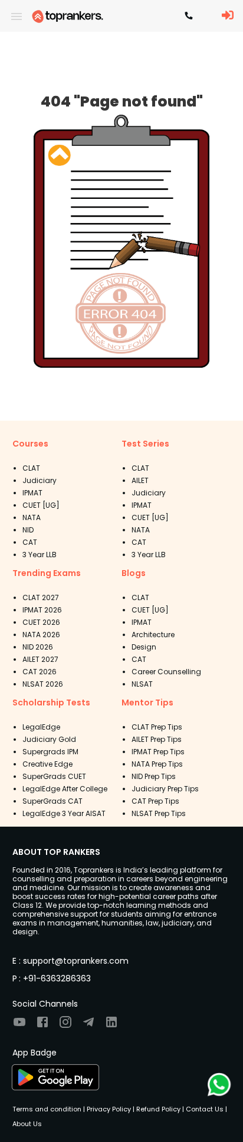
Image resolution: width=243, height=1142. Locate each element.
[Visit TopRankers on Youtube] (19, 1026)
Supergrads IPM (50, 752)
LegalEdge (41, 727)
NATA (31, 517)
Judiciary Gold (49, 739)
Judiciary (39, 480)
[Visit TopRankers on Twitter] (88, 1026)
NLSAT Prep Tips (159, 813)
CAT (29, 542)
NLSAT (142, 684)
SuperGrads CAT (52, 801)
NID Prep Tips (154, 776)
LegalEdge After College (64, 789)
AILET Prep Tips (157, 739)
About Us (27, 1123)
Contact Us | (205, 1109)
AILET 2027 (40, 659)
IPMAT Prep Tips (158, 752)
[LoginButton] (228, 16)
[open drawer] (16, 16)
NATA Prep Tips (157, 764)
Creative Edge (47, 764)
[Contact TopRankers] (188, 16)
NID (28, 530)
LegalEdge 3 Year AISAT (64, 813)
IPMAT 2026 (42, 610)
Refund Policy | (159, 1109)
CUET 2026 (41, 622)
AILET (140, 480)
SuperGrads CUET (54, 776)
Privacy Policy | (109, 1109)
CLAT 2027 (40, 597)
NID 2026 (37, 647)
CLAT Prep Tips (157, 727)
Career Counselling (166, 672)
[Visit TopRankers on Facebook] (42, 1026)
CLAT (31, 468)
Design (144, 647)
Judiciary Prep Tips (165, 789)
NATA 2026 (41, 635)
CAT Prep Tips (155, 801)
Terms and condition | (48, 1109)
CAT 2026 (39, 672)
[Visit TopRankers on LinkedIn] (111, 1026)
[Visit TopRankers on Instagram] (65, 1026)
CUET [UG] (41, 505)
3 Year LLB (39, 555)
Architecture (153, 635)
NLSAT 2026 (42, 684)
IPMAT (32, 493)
